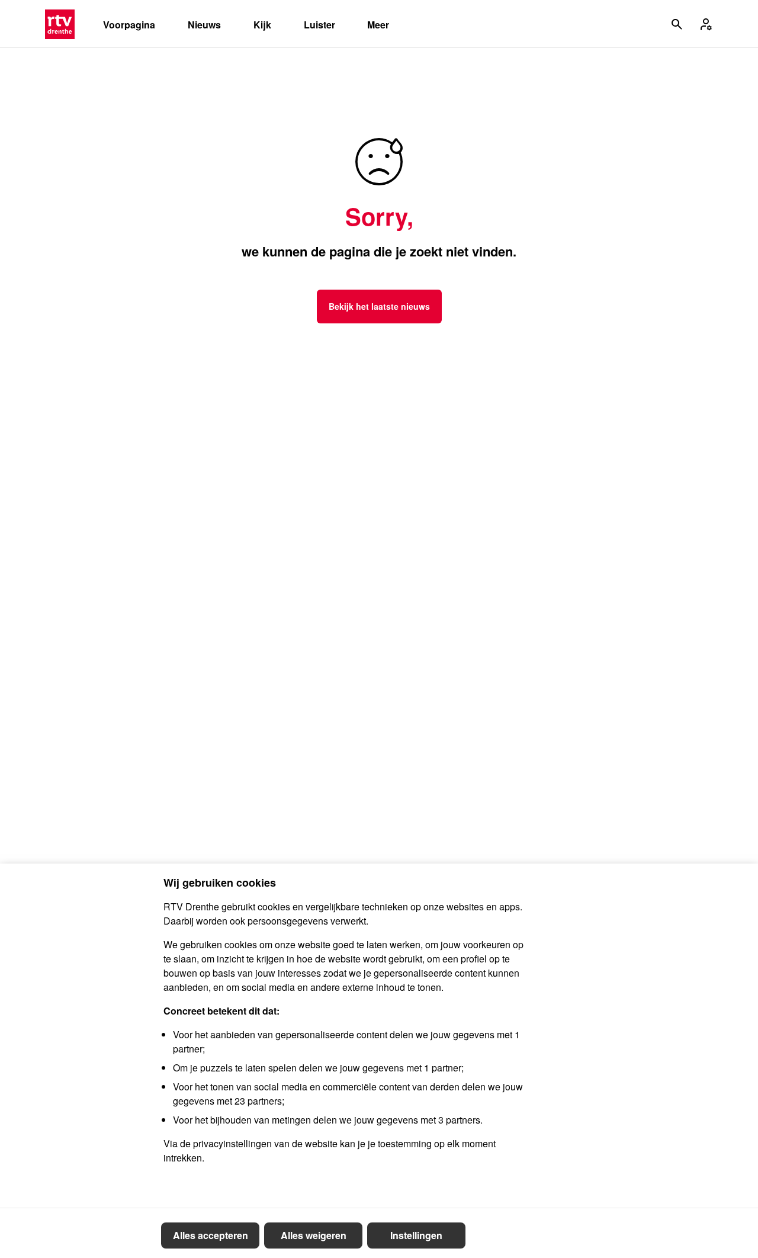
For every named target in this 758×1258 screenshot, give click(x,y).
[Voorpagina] (60, 24)
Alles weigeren (313, 1235)
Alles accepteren (210, 1235)
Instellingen (416, 1235)
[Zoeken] (677, 24)
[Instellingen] (706, 24)
